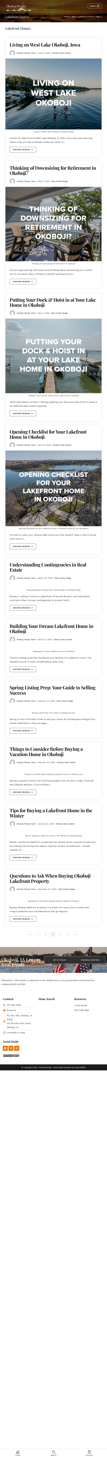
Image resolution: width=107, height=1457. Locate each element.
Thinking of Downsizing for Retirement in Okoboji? (53, 170)
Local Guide (80, 1005)
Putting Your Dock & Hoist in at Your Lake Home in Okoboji (53, 302)
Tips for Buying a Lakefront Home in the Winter (51, 813)
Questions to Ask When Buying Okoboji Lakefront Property (50, 878)
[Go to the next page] (75, 934)
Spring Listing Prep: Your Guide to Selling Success (52, 690)
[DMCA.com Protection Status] (11, 1055)
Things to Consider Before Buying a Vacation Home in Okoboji (46, 751)
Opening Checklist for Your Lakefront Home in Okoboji (48, 434)
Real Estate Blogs (59, 181)
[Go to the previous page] (31, 934)
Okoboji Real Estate (61, 53)
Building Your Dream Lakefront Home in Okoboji (51, 628)
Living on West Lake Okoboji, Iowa (45, 44)
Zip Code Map (81, 1010)
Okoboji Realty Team (26, 53)
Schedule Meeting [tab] (90, 960)
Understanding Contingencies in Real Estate (48, 567)
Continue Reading (21, 149)
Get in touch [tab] (59, 960)
